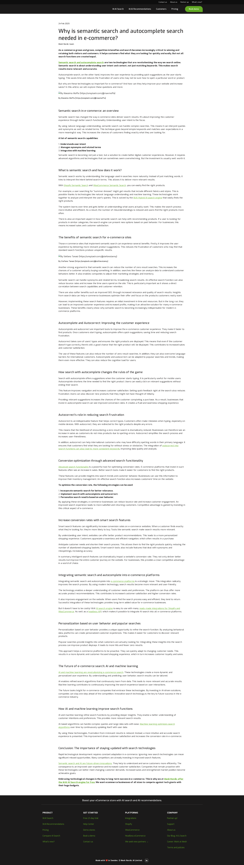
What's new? (197, 2)
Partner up (184, 2)
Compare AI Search (51, 835)
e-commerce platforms (123, 581)
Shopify (128, 824)
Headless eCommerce (135, 835)
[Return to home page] (48, 9)
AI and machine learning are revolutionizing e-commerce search (90, 672)
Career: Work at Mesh (177, 841)
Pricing (174, 9)
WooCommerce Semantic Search (109, 185)
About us (173, 2)
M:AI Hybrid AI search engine (147, 197)
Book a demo (89, 835)
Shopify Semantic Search (76, 185)
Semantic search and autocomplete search (81, 62)
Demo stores (89, 830)
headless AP (94, 611)
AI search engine (104, 608)
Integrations (130, 818)
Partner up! (172, 818)
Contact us (163, 2)
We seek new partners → (136, 841)
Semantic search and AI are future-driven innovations (85, 763)
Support (170, 824)
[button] (194, 9)
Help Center (88, 824)
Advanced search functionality (73, 466)
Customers (161, 9)
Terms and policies (176, 847)
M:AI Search (118, 9)
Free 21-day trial (90, 818)
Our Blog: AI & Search (176, 835)
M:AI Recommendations (140, 9)
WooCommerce (132, 830)
